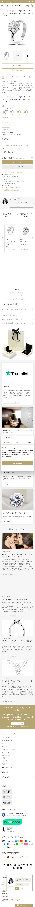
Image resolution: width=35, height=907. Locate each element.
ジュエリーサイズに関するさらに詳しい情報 (15, 145)
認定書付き (13, 172)
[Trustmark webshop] (17, 825)
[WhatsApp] (14, 868)
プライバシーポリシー (11, 900)
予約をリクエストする (8, 749)
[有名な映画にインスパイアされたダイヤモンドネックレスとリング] (17, 668)
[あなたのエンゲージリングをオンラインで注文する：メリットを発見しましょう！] (17, 541)
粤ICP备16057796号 (15, 899)
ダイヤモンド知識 (6, 638)
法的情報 (4, 764)
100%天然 (6, 172)
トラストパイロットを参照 (11, 402)
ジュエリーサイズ (7, 738)
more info (5, 117)
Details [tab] (18, 442)
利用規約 (4, 758)
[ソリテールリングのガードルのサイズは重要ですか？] (17, 628)
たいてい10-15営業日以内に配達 (12, 188)
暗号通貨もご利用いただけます (11, 190)
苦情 (18, 900)
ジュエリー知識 (6, 551)
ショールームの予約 (17, 166)
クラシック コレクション (16, 10)
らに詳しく (7, 484)
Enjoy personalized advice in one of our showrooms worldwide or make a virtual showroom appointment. (17, 713)
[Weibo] (27, 865)
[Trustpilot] (4, 815)
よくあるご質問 (6, 755)
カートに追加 (18, 162)
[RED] (18, 868)
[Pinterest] (15, 865)
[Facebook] (4, 865)
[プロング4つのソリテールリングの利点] (17, 586)
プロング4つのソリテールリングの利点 (14, 600)
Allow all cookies (17, 463)
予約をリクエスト (21, 206)
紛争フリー (19, 172)
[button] (4, 33)
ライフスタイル (6, 678)
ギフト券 (4, 761)
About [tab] (29, 442)
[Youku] (23, 865)
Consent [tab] (6, 442)
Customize (17, 468)
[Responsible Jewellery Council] (8, 831)
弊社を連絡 (7, 521)
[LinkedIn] (8, 865)
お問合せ (4, 746)
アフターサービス (7, 740)
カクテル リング (17, 296)
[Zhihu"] (21, 868)
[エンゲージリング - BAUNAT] (16, 5)
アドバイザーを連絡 (22, 202)
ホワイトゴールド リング (17, 299)
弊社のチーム (5, 752)
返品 (3, 743)
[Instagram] (11, 865)
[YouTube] (19, 865)
